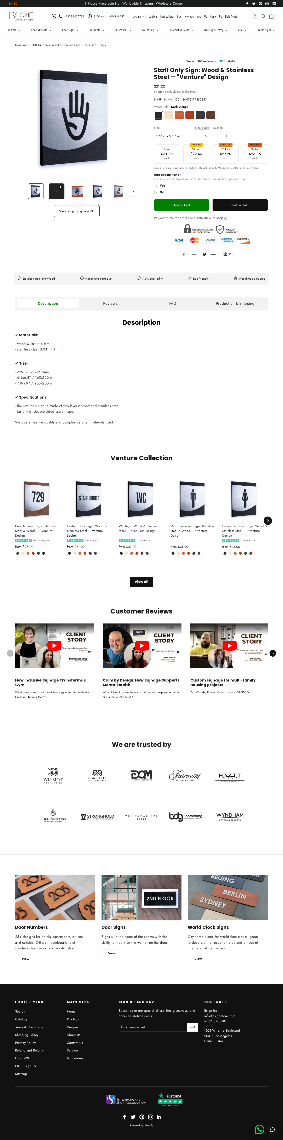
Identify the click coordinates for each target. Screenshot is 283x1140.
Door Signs (68, 29)
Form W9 (22, 1058)
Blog (179, 16)
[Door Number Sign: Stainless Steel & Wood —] (17, 553)
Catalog (153, 16)
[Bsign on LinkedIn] (274, 3)
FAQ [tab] (172, 303)
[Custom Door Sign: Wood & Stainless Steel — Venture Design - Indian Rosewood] (95, 553)
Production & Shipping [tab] (235, 303)
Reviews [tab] (110, 303)
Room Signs (265, 29)
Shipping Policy (26, 1034)
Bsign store (21, 45)
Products (73, 1019)
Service (72, 1050)
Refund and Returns (29, 1050)
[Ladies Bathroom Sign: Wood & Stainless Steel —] (225, 553)
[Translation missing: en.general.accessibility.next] (273, 653)
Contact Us (216, 16)
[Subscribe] (192, 1027)
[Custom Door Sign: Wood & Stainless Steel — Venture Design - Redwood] (85, 553)
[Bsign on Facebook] (247, 3)
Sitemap (21, 1073)
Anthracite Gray (200, 115)
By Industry (148, 29)
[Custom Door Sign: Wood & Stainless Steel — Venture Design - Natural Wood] (74, 553)
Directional (121, 29)
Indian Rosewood (210, 115)
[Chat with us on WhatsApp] (55, 16)
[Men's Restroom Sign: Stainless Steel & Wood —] (173, 553)
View (25, 959)
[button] (31, 540)
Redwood (189, 115)
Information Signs (180, 29)
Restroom (95, 29)
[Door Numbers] (55, 897)
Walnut (179, 115)
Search (20, 1011)
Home (71, 1011)
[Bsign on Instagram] (267, 3)
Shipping (160, 92)
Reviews (189, 16)
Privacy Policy (25, 1042)
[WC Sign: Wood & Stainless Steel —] (121, 553)
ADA (240, 29)
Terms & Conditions (29, 1027)
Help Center (231, 16)
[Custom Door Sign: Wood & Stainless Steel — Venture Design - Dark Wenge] (69, 553)
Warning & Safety (214, 29)
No (162, 192)
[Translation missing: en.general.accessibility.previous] (10, 653)
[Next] (268, 521)
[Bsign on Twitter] (253, 3)
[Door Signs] (142, 897)
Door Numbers (39, 29)
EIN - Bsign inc (26, 1066)
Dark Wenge (158, 115)
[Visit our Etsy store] (15, 4)
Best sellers (166, 16)
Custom (12, 29)
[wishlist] (248, 16)
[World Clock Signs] (228, 897)
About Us (202, 16)
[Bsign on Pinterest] (260, 3)
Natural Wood (168, 115)
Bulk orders (75, 1058)
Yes (163, 185)
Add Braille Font (166, 175)
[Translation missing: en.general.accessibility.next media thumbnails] (133, 191)
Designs (137, 16)
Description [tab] (48, 303)
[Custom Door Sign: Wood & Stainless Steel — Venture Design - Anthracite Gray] (90, 553)
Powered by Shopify (141, 1125)
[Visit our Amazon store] (10, 4)
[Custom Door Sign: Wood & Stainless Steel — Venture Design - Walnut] (80, 553)
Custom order (240, 205)
